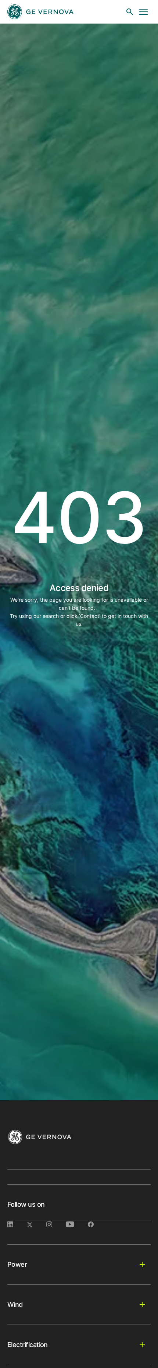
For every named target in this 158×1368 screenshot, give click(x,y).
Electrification (27, 1344)
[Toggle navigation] (143, 11)
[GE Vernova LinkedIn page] (17, 1224)
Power (17, 1264)
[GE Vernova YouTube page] (77, 1224)
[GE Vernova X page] (36, 1224)
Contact (89, 616)
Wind (15, 1304)
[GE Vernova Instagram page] (56, 1224)
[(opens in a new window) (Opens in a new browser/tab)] (96, 1224)
